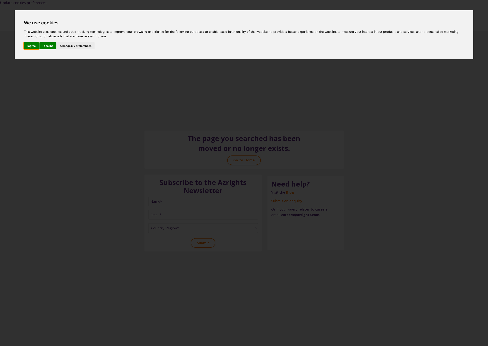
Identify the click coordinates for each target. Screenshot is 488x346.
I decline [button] (48, 45)
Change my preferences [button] (76, 45)
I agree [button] (31, 45)
